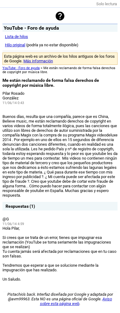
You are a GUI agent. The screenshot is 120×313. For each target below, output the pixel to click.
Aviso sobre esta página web (76, 301)
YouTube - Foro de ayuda (21, 68)
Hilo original (15, 45)
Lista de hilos (16, 36)
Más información (38, 61)
